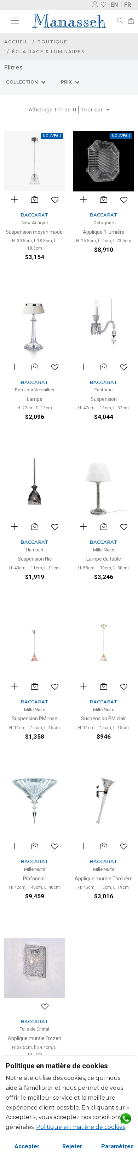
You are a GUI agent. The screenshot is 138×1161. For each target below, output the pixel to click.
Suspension (104, 399)
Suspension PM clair (103, 718)
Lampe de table (103, 559)
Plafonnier (34, 878)
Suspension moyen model (35, 232)
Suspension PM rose (34, 718)
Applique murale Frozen (34, 1038)
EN (114, 4)
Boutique (53, 41)
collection (22, 82)
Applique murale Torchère (104, 878)
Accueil (16, 41)
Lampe (34, 399)
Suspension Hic (35, 559)
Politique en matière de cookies (80, 1127)
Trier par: (92, 109)
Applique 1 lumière (104, 232)
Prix (67, 82)
